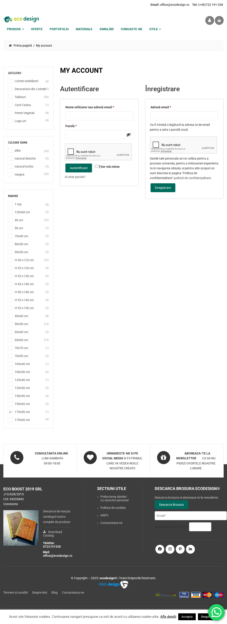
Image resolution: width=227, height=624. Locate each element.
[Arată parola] (128, 134)
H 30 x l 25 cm (24, 260)
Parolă (73, 126)
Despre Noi (39, 592)
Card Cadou (23, 105)
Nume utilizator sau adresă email (89, 107)
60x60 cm (21, 340)
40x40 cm (21, 316)
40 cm (19, 220)
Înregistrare (163, 188)
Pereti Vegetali (24, 113)
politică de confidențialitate (192, 178)
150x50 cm (22, 396)
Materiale (84, 29)
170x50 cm (22, 412)
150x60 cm (22, 404)
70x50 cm (21, 356)
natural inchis (24, 166)
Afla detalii (168, 617)
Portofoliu (59, 29)
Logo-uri (20, 121)
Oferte (37, 29)
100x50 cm (22, 372)
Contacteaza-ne (111, 523)
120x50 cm (22, 388)
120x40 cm (22, 380)
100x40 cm (22, 364)
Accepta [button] (187, 616)
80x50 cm (21, 244)
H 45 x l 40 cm (24, 284)
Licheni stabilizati (26, 81)
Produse (14, 29)
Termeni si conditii (15, 592)
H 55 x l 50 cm (24, 308)
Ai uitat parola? (75, 177)
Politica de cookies (113, 507)
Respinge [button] (207, 616)
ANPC (104, 515)
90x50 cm (21, 252)
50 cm (19, 228)
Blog (54, 592)
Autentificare (79, 168)
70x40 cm (21, 236)
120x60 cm (22, 212)
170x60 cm (22, 420)
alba (18, 150)
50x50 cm (21, 324)
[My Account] (209, 20)
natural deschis (25, 158)
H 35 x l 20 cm (24, 268)
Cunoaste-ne (131, 29)
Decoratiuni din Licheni (30, 89)
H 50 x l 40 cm (24, 292)
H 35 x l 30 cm (24, 276)
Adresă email (161, 107)
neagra (19, 174)
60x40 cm (21, 332)
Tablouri (20, 97)
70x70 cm (21, 348)
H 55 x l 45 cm (24, 300)
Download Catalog (52, 533)
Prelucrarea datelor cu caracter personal (114, 498)
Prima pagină (23, 45)
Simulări (107, 29)
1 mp (18, 204)
